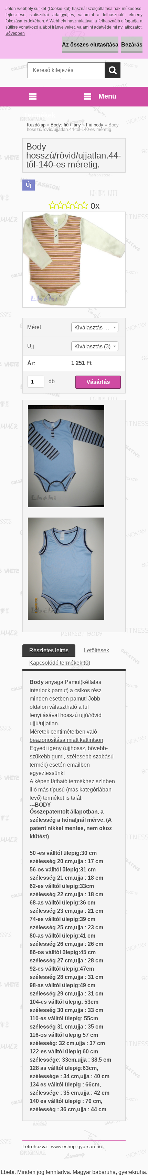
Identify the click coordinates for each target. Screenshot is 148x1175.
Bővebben (15, 33)
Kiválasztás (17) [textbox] (94, 327)
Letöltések (96, 650)
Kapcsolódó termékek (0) (59, 663)
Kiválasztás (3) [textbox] (92, 346)
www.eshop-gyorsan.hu (76, 1146)
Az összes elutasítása (90, 45)
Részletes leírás (48, 650)
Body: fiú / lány (66, 124)
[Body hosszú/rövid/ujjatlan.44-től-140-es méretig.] (74, 214)
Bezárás (131, 45)
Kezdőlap (36, 124)
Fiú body (94, 124)
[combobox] (94, 327)
